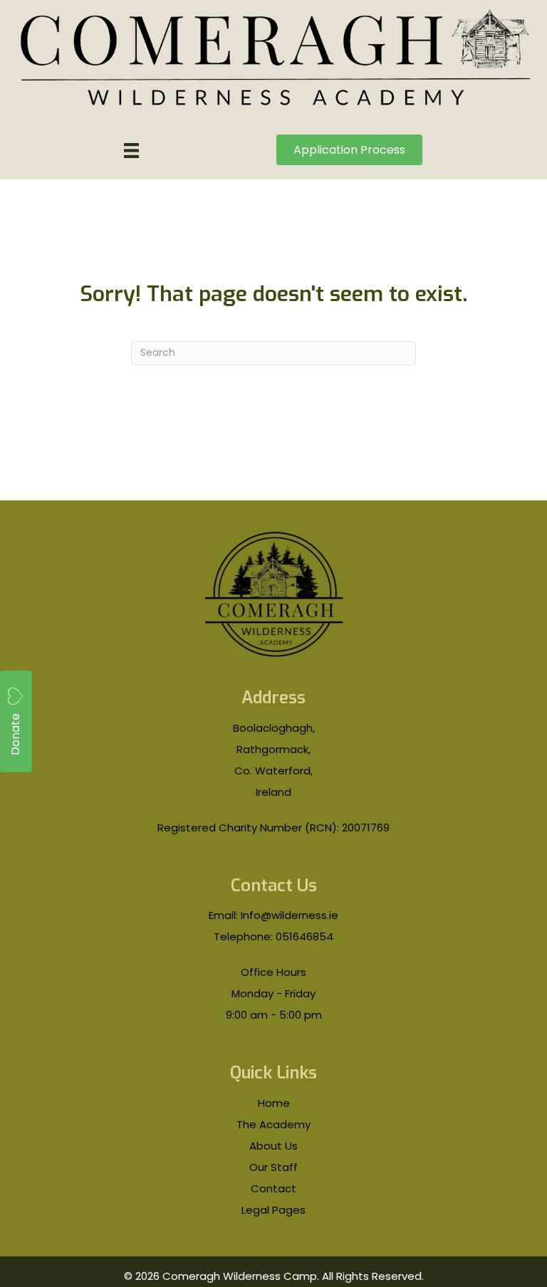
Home (274, 1103)
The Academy (273, 1124)
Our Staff (273, 1167)
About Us (273, 1145)
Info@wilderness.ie (289, 915)
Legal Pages (273, 1209)
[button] (16, 721)
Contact (273, 1188)
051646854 (304, 936)
